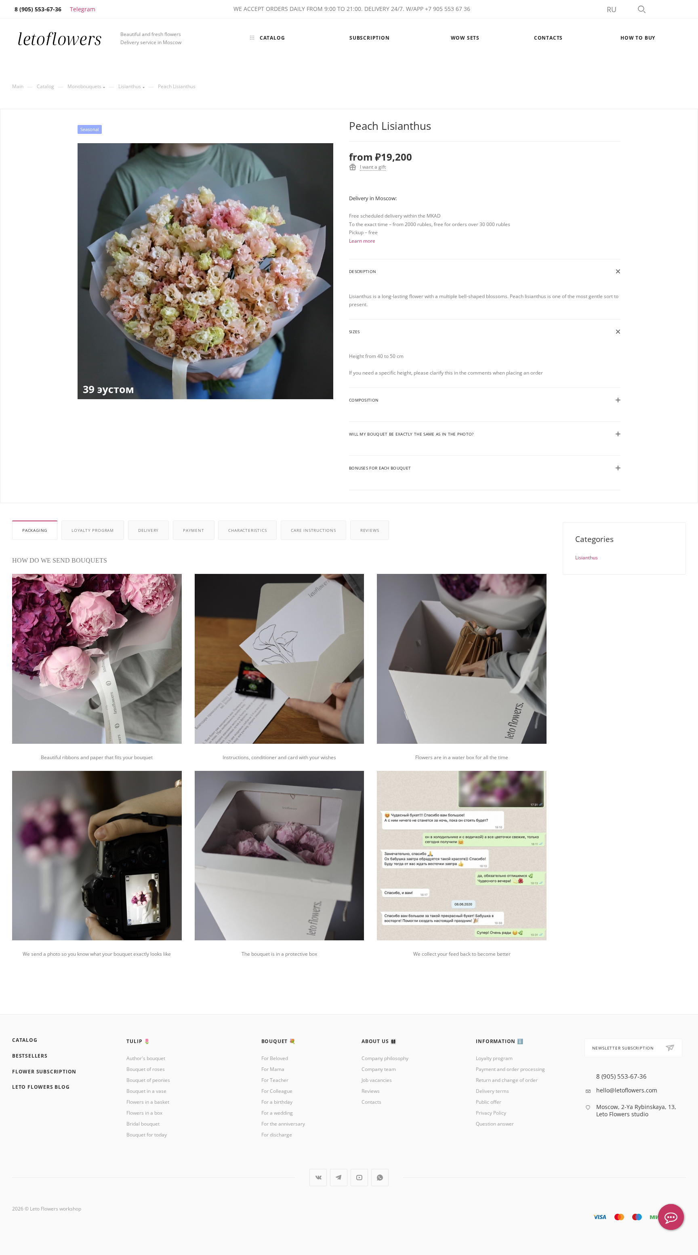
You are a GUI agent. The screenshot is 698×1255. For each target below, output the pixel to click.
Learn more (362, 240)
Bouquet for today (146, 1134)
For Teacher (274, 1080)
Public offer (488, 1101)
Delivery (148, 530)
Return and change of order (507, 1080)
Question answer (495, 1123)
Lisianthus (586, 557)
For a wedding (277, 1112)
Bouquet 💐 (278, 1041)
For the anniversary (283, 1123)
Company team (379, 1069)
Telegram (82, 9)
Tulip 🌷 (138, 1041)
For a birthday (276, 1101)
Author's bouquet (145, 1058)
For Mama (272, 1069)
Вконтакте (318, 1177)
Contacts (371, 1101)
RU (611, 9)
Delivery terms (492, 1091)
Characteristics (247, 530)
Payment (193, 530)
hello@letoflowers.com (626, 1090)
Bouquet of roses (145, 1069)
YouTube (359, 1177)
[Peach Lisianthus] (205, 271)
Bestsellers (30, 1055)
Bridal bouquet (143, 1123)
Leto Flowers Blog (41, 1087)
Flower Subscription (44, 1071)
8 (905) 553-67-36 (621, 1076)
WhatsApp (380, 1177)
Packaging (34, 530)
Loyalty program (92, 530)
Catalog (25, 1040)
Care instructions (313, 530)
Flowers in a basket (147, 1101)
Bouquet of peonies (148, 1080)
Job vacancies (377, 1080)
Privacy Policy (491, 1112)
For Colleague (276, 1091)
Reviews (369, 530)
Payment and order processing (510, 1069)
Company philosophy (385, 1058)
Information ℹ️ (499, 1041)
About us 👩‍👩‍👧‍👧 (379, 1041)
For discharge (276, 1134)
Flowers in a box (144, 1112)
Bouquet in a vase (146, 1091)
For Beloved (274, 1058)
